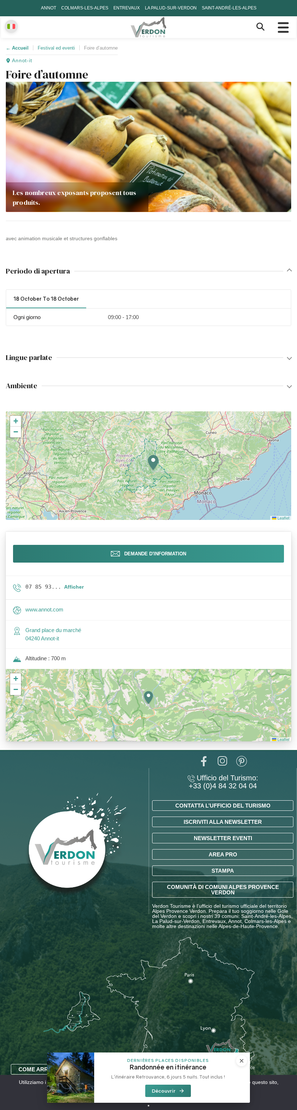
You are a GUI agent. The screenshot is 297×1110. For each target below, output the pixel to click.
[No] (148, 1105)
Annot (48, 7)
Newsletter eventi (223, 838)
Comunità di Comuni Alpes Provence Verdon (223, 889)
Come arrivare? (43, 1069)
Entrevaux (126, 7)
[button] (153, 462)
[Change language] (11, 26)
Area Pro (223, 854)
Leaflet (282, 518)
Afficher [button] (74, 586)
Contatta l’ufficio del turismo (223, 805)
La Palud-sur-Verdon (171, 7)
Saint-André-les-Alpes (229, 7)
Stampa (223, 871)
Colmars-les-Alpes (84, 7)
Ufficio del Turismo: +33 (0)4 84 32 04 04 (223, 781)
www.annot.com (44, 609)
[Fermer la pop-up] (241, 1060)
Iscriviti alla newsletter (223, 822)
